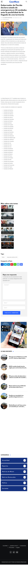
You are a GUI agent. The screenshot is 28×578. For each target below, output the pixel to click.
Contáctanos (23, 545)
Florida (3, 257)
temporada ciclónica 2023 (12, 257)
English (18, 547)
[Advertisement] (14, 81)
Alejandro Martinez (7, 17)
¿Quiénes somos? (14, 545)
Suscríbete (5, 545)
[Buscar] (26, 1)
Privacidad (11, 547)
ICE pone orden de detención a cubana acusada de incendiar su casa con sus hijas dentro (17, 378)
